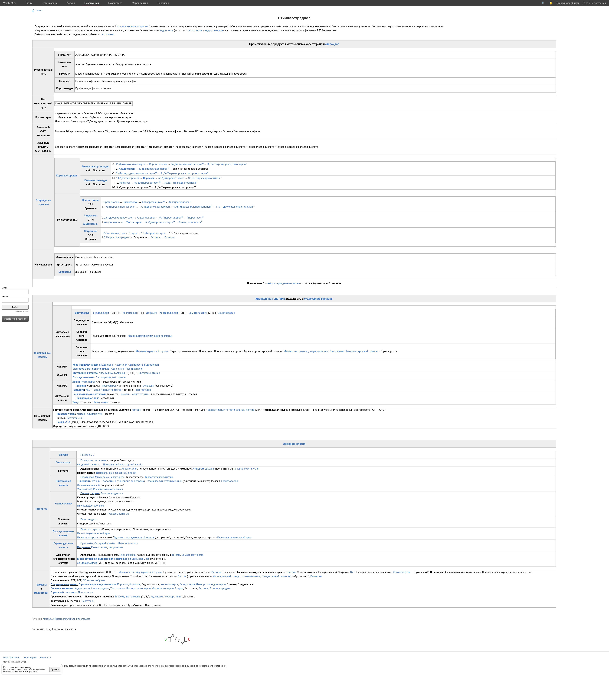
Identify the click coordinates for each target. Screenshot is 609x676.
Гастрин (291, 572)
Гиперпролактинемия (246, 468)
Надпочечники (63, 503)
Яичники (81, 385)
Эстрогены (90, 231)
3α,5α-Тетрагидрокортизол (204, 178)
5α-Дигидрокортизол (171, 178)
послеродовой (229, 481)
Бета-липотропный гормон (362, 351)
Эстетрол (169, 237)
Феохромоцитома (118, 513)
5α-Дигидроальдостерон (153, 168)
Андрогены (90, 215)
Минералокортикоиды (95, 166)
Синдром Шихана (203, 468)
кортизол (121, 364)
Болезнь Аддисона (112, 493)
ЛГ (84, 580)
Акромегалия (129, 468)
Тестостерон (133, 222)
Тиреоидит (83, 481)
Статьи (39, 11)
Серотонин (88, 601)
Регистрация (598, 3)
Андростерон (195, 217)
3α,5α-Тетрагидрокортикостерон (227, 164)
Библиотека (115, 3)
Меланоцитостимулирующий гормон (140, 572)
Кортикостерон (158, 164)
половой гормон (126, 26)
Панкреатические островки (89, 394)
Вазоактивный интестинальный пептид (231, 409)
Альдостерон (127, 168)
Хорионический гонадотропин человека (236, 576)
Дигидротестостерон (138, 588)
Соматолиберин (198, 312)
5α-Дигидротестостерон (160, 222)
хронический (155, 481)
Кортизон (125, 182)
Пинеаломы (87, 454)
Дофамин (151, 312)
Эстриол (155, 237)
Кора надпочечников (85, 364)
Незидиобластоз (128, 543)
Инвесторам (30, 657)
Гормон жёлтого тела (64, 592)
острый (96, 481)
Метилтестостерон (163, 588)
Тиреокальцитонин (148, 372)
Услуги (71, 3)
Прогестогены (90, 200)
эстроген (142, 26)
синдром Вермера (139, 558)
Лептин (182, 576)
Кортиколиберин (169, 312)
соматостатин (140, 394)
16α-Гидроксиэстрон (153, 233)
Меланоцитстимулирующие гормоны (150, 335)
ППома (176, 554)
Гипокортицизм (89, 493)
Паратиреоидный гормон (111, 377)
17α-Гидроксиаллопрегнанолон (235, 206)
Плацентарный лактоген (106, 389)
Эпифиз (63, 454)
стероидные (312, 298)
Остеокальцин (74, 418)
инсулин (125, 394)
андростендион (214, 30)
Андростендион (146, 217)
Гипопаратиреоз (90, 529)
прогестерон (109, 385)
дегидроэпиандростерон (144, 364)
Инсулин (216, 572)
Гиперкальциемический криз (234, 537)
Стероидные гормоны (64, 584)
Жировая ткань (65, 413)
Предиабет (86, 543)
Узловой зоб (84, 489)
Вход (585, 3)
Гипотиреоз (87, 477)
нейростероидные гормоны (283, 283)
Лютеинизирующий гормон (152, 351)
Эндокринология (294, 443)
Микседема (102, 477)
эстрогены (108, 34)
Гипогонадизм (88, 519)
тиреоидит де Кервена (130, 481)
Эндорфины (337, 351)
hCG (88, 389)
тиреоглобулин (96, 580)
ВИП (352, 572)
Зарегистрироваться (15, 319)
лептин (81, 413)
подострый (109, 481)
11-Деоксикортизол (127, 178)
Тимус (76, 402)
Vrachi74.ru (9, 3)
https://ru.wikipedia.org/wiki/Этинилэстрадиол (66, 619)
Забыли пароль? (22, 312)
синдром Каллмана (88, 464)
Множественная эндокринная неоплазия (102, 558)
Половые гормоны (62, 588)
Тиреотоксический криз (159, 477)
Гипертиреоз (117, 477)
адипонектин (94, 413)
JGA (67, 422)
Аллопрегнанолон (179, 202)
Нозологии (41, 508)
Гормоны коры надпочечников (97, 584)
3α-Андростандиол (190, 222)
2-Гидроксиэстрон (114, 233)
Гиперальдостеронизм (90, 505)
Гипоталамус (81, 312)
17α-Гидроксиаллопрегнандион (193, 206)
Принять (55, 669)
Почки (60, 422)
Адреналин (117, 368)
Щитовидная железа (85, 372)
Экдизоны (65, 271)
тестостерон (195, 30)
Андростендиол (113, 222)
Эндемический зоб (88, 485)
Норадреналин (134, 368)
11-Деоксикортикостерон (130, 164)
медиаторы (41, 592)
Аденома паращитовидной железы (134, 537)
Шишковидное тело (87, 398)
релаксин (148, 385)
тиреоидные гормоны (112, 372)
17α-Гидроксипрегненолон (119, 206)
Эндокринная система (270, 298)
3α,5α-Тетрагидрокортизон (180, 182)
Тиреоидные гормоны (128, 596)
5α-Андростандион (171, 217)
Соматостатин (226, 312)
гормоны (327, 298)
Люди (29, 3)
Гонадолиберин (101, 312)
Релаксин (316, 576)
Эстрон (133, 233)
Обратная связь (11, 657)
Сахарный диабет (104, 543)
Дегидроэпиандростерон (118, 217)
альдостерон (106, 364)
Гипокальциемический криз (93, 533)
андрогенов (166, 30)
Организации (49, 3)
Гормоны (41, 584)
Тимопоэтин (101, 402)
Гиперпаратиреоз (87, 537)
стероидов (332, 44)
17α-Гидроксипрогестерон (154, 206)
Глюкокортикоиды (95, 180)
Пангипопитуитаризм (93, 460)
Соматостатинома (192, 554)
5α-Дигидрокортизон (147, 182)
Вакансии (163, 3)
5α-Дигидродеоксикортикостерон (136, 173)
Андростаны (90, 223)
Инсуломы (83, 547)
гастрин (136, 409)
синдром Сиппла (87, 562)
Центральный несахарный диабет (123, 464)
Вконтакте (45, 657)
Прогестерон (130, 202)
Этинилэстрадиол (220, 588)
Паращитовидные (83, 377)
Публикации (91, 3)
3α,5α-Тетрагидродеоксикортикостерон (184, 173)
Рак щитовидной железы (108, 489)
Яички (76, 381)
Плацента (78, 389)
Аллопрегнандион (153, 202)
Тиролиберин (129, 312)
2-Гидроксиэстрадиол (117, 237)
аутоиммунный (173, 481)
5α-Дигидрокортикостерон (187, 164)
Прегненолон (111, 202)
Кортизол (148, 178)
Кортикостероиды (67, 175)
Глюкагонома (99, 547)
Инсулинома (115, 547)
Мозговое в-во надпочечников (90, 368)
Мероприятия (140, 3)
